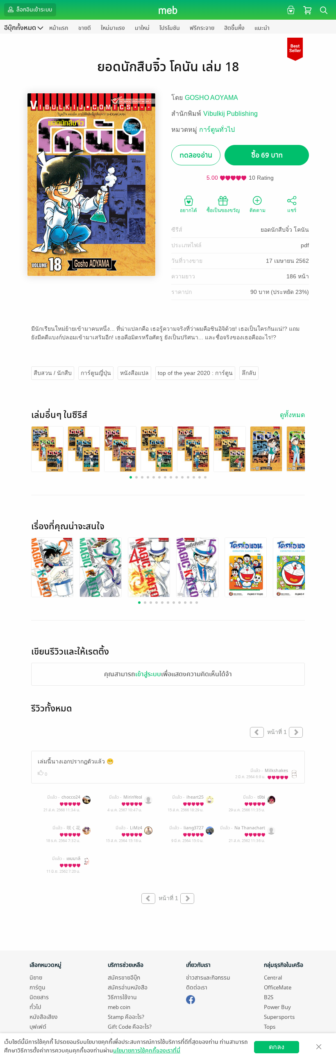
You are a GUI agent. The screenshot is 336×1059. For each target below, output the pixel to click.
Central (273, 977)
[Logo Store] (168, 10)
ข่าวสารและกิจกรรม (208, 977)
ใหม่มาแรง (113, 28)
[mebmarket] (190, 998)
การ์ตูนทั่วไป (217, 129)
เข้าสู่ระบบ (148, 674)
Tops (269, 1027)
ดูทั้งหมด (292, 414)
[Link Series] (47, 448)
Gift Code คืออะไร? (130, 1027)
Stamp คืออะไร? (126, 1017)
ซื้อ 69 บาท (267, 155)
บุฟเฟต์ (38, 1027)
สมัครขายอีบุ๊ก (124, 977)
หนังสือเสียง (44, 1017)
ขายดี (84, 28)
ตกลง (276, 1046)
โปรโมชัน (169, 28)
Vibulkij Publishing (230, 113)
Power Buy (277, 1007)
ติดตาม (258, 210)
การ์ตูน (37, 987)
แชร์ (291, 210)
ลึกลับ (249, 373)
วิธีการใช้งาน (122, 997)
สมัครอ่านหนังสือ (128, 987)
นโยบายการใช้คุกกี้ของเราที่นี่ (146, 1050)
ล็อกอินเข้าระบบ (33, 9)
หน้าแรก (58, 28)
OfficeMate (277, 987)
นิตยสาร (39, 997)
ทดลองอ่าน (195, 155)
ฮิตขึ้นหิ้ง (234, 28)
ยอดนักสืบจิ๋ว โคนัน (285, 229)
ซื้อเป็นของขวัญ (223, 210)
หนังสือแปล (134, 373)
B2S (268, 997)
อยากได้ (188, 210)
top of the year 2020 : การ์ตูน (195, 373)
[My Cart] (307, 9)
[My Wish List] (290, 9)
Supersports (279, 1017)
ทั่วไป (35, 1007)
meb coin (119, 1007)
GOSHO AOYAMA (211, 97)
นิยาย (36, 977)
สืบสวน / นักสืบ (53, 373)
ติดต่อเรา (196, 987)
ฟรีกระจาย (202, 28)
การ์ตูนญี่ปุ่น (96, 373)
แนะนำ (262, 28)
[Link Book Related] (52, 567)
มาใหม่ (142, 28)
